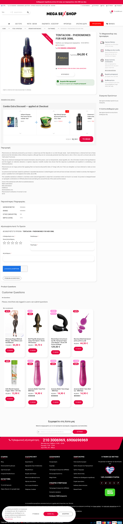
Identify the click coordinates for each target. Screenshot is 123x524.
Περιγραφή (5, 148)
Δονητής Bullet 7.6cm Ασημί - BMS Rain (60, 390)
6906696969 (20, 5)
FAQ (103, 5)
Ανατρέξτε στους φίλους (8, 99)
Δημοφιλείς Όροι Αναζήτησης (33, 465)
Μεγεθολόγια (29, 469)
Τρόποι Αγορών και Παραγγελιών (83, 465)
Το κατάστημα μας (6, 485)
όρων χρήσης (97, 506)
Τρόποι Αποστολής (79, 473)
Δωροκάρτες (29, 462)
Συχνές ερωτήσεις (79, 481)
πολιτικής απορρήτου (110, 506)
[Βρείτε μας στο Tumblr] (114, 483)
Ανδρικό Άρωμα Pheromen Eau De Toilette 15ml (26, 116)
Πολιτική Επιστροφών (80, 462)
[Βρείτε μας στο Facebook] (101, 483)
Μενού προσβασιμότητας (32, 477)
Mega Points (52, 477)
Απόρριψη (65, 514)
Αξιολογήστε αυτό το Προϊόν (13, 226)
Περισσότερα (9, 519)
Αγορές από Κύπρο (30, 473)
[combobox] (15, 12)
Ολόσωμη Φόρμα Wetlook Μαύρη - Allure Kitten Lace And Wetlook (13, 340)
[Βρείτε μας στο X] (105, 483)
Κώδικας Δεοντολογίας (80, 485)
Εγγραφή (110, 5)
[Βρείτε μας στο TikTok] (118, 483)
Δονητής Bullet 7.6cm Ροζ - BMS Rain (37, 390)
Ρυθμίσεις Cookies (30, 489)
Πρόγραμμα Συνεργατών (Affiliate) (59, 469)
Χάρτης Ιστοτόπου (30, 481)
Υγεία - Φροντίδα (17, 28)
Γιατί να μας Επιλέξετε (31, 485)
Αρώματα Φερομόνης (35, 28)
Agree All (50, 514)
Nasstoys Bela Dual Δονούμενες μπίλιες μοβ (82, 340)
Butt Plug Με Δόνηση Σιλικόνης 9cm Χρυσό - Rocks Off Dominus (36, 340)
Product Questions (8, 287)
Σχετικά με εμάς (5, 469)
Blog (2, 462)
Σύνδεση (119, 5)
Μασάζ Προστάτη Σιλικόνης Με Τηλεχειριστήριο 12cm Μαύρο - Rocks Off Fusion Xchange (59, 341)
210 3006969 (12, 5)
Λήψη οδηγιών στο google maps (10, 489)
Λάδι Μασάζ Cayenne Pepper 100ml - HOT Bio (13, 390)
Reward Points (78, 489)
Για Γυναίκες (51, 28)
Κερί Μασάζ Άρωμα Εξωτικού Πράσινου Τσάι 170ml (60, 116)
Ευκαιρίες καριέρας (55, 492)
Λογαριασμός (53, 462)
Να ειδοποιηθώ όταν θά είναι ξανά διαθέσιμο (72, 68)
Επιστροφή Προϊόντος (55, 473)
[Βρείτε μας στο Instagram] (109, 483)
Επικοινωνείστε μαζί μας (8, 465)
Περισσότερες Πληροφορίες (13, 201)
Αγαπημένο (86, 5)
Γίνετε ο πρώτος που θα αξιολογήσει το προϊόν (17, 90)
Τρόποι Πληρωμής (79, 469)
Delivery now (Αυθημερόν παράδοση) (84, 477)
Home (4, 28)
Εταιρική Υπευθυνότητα (8, 473)
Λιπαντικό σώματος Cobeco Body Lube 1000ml (93, 116)
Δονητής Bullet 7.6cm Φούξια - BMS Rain (82, 390)
